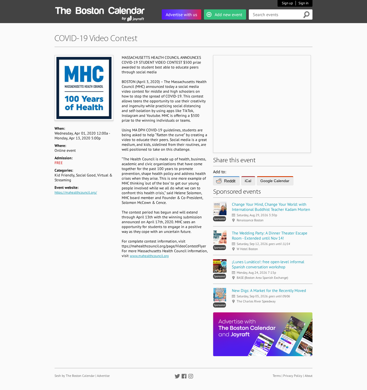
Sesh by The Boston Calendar (75, 376)
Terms (277, 376)
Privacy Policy (292, 376)
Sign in (303, 3)
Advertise (103, 376)
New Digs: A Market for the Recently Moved (269, 290)
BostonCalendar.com (100, 9)
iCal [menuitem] (248, 181)
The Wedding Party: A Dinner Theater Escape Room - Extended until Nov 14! (269, 235)
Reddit (229, 181)
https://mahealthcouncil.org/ (76, 192)
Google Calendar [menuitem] (274, 181)
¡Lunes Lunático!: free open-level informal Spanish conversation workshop (268, 264)
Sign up (287, 3)
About (308, 376)
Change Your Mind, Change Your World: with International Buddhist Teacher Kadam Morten (271, 207)
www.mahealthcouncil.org (149, 256)
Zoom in (83, 88)
